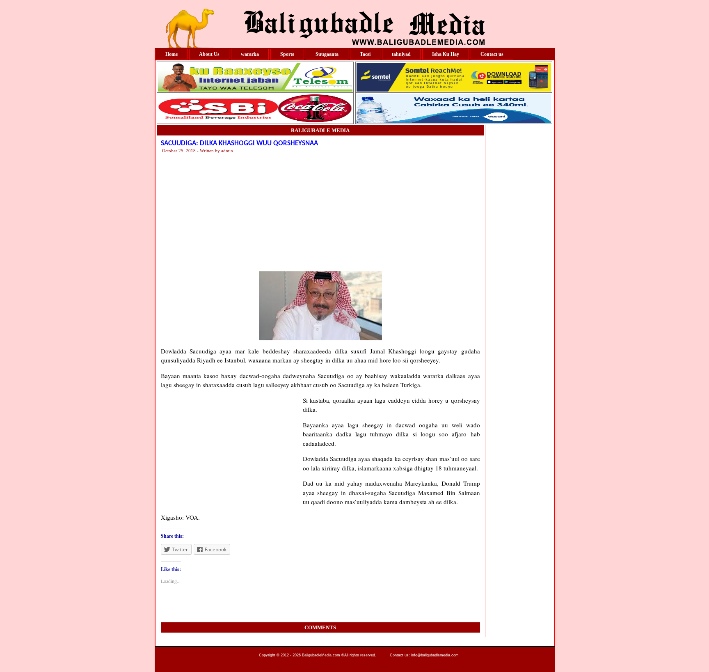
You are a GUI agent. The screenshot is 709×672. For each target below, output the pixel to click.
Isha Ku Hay (445, 54)
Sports (287, 54)
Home (171, 54)
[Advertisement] (409, 211)
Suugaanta (327, 54)
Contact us (491, 54)
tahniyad (401, 54)
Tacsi (365, 54)
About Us (209, 54)
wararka (250, 54)
